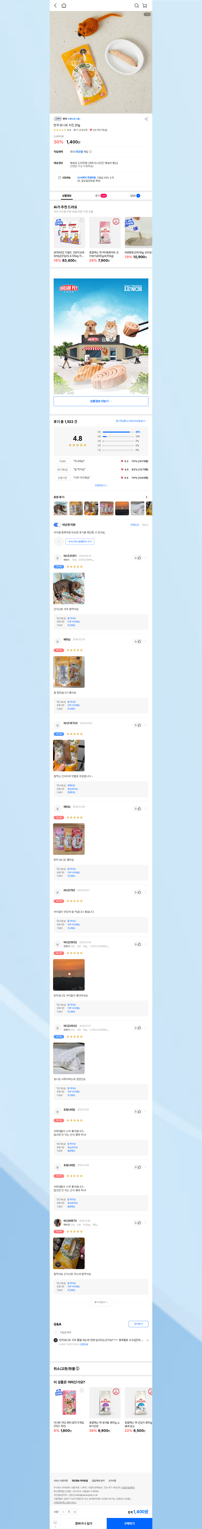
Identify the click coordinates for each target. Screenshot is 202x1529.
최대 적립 (79, 151)
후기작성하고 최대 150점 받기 (130, 421)
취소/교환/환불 (65, 1369)
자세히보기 (100, 485)
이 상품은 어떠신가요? (69, 1382)
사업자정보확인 (128, 1487)
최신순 (145, 524)
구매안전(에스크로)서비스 (65, 1502)
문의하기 (138, 1323)
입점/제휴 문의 (98, 1480)
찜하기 (82, 220)
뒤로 (55, 5)
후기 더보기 (100, 1302)
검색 (136, 5)
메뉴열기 (145, 557)
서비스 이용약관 (61, 1480)
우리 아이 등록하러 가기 (79, 541)
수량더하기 (75, 1512)
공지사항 (112, 1480)
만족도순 (135, 524)
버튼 (147, 1340)
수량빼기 (63, 1512)
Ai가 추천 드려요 (65, 207)
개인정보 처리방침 (80, 1480)
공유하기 (146, 119)
